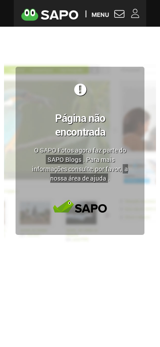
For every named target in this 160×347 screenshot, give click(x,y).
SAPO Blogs (64, 159)
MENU (100, 14)
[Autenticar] (119, 15)
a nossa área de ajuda (89, 173)
